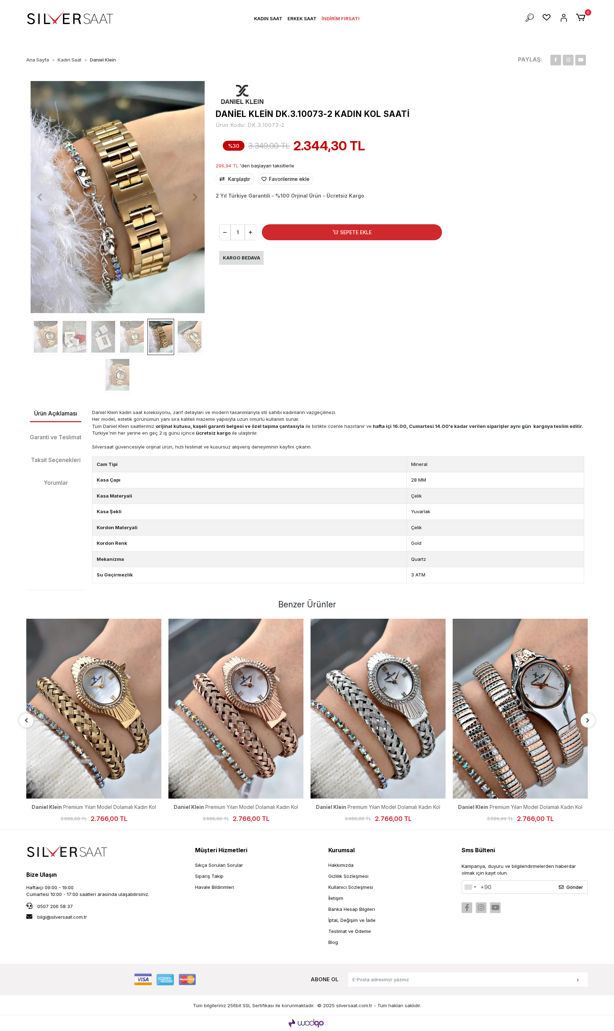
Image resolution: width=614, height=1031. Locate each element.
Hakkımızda (341, 865)
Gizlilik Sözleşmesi (348, 876)
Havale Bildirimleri (214, 887)
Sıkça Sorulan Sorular (219, 865)
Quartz (418, 559)
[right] (587, 720)
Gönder (574, 887)
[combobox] (470, 887)
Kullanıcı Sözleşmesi (350, 887)
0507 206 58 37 (54, 906)
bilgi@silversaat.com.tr (62, 917)
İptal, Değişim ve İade (352, 920)
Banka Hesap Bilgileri (351, 909)
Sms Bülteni (478, 850)
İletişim (335, 898)
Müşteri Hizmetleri (221, 850)
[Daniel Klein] (242, 94)
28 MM (418, 480)
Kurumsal (341, 850)
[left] (26, 720)
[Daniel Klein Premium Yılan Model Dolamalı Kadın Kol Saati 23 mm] (93, 709)
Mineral (419, 464)
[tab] (55, 414)
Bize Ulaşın (41, 874)
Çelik (416, 496)
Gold (416, 543)
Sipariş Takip (209, 876)
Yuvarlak (420, 511)
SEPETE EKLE (356, 232)
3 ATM (418, 575)
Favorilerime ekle (288, 179)
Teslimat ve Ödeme (349, 931)
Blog (333, 942)
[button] (268, 18)
